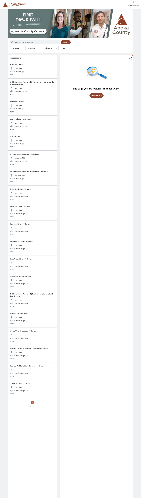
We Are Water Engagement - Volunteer (23, 331)
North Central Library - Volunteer (21, 241)
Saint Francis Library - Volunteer (21, 259)
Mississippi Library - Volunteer (20, 189)
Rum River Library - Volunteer (20, 224)
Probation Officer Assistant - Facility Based (25, 154)
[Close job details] (131, 57)
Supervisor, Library (16, 64)
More (64, 48)
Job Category (49, 48)
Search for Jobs (133, 5)
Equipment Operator (17, 101)
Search (65, 42)
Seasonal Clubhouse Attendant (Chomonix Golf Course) (29, 348)
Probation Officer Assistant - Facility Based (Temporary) (29, 171)
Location (16, 48)
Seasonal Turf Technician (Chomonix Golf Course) (27, 366)
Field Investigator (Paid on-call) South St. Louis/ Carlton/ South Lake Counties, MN (31, 295)
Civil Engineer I (15, 136)
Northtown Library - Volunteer (20, 206)
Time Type (31, 48)
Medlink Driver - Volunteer (19, 313)
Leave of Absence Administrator (21, 119)
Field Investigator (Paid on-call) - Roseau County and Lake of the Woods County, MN (32, 83)
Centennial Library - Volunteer (20, 276)
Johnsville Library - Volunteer (20, 383)
